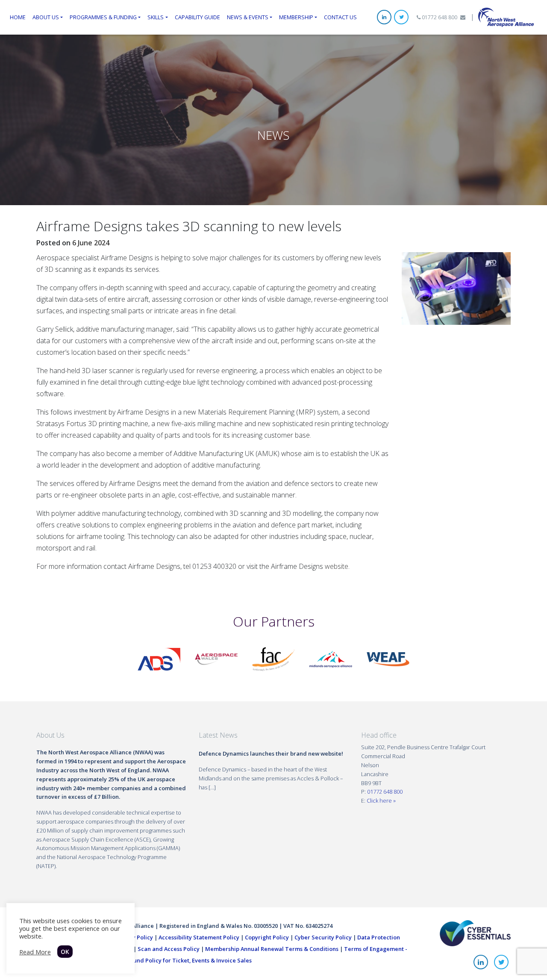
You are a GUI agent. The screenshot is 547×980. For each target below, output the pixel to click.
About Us (45, 17)
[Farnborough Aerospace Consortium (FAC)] (273, 658)
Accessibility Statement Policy (199, 937)
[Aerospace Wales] (216, 658)
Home (18, 17)
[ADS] (159, 658)
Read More (35, 952)
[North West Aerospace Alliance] (506, 16)
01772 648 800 (439, 17)
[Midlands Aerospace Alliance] (330, 658)
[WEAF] (388, 658)
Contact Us (340, 17)
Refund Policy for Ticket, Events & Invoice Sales (188, 960)
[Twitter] (401, 17)
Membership (296, 17)
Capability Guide (197, 17)
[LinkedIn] (384, 17)
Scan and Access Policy (169, 949)
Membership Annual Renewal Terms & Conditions (271, 949)
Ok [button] (65, 952)
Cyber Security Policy (323, 937)
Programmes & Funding (103, 17)
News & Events (247, 17)
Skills (155, 17)
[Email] (462, 17)
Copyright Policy (267, 937)
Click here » (381, 800)
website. (337, 566)
